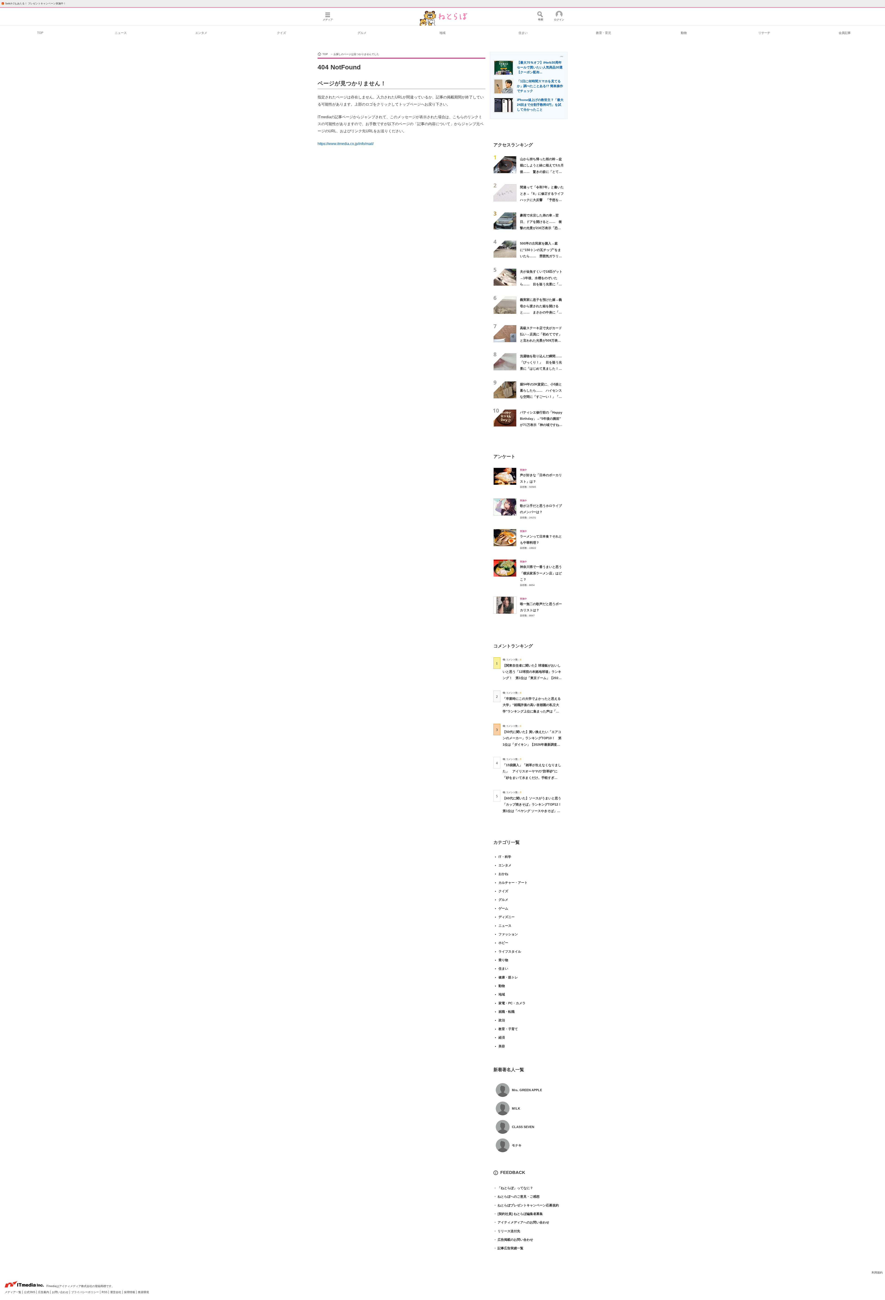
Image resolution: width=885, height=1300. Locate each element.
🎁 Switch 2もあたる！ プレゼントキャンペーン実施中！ (33, 3)
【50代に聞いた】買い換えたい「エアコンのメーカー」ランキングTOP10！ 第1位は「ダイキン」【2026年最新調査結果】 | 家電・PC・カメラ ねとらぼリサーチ (532, 744)
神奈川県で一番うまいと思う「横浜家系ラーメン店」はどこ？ (541, 573)
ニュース (121, 33)
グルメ (361, 33)
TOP (40, 33)
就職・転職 (507, 1011)
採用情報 (130, 1292)
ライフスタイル (510, 951)
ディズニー (507, 917)
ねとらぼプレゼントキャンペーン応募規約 (526, 1205)
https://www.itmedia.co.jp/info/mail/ (346, 144)
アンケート (504, 456)
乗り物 (503, 960)
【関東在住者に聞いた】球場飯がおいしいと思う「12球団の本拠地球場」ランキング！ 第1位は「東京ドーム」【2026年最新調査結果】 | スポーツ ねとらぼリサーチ (532, 678)
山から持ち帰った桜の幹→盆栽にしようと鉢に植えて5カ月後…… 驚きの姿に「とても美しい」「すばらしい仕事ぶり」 (542, 171)
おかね (503, 874)
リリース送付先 (506, 1231)
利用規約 (877, 1272)
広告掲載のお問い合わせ (513, 1239)
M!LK (516, 1108)
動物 (684, 33)
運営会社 (116, 1292)
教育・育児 (603, 33)
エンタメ (201, 33)
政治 (502, 1020)
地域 (442, 33)
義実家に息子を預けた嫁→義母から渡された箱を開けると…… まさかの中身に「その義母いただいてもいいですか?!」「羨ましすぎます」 (541, 312)
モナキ (517, 1145)
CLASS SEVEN (523, 1127)
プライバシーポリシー (85, 1292)
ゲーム (503, 908)
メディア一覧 (13, 1292)
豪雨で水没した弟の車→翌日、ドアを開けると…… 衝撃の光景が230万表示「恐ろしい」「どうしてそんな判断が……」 (541, 227)
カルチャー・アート (513, 882)
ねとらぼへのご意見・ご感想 (516, 1196)
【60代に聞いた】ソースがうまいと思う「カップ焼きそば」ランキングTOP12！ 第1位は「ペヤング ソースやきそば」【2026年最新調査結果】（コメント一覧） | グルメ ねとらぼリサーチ (534, 810)
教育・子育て (508, 1029)
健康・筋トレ (508, 977)
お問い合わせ (60, 1292)
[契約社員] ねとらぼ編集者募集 (518, 1214)
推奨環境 (143, 1292)
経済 (502, 1037)
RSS (105, 1292)
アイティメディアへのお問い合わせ (521, 1222)
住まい (523, 33)
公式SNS (30, 1292)
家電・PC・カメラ (512, 1003)
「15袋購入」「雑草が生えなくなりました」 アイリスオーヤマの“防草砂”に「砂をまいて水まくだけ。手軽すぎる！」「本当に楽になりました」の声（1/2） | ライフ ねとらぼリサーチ (532, 777)
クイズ (281, 33)
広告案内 (44, 1292)
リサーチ (764, 33)
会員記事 (845, 33)
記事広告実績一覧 (508, 1248)
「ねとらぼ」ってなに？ (513, 1188)
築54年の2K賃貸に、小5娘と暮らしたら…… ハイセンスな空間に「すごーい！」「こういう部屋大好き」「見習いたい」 (541, 396)
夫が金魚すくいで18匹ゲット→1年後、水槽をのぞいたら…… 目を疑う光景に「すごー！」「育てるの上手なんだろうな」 (541, 284)
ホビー (503, 943)
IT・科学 (505, 857)
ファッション (508, 934)
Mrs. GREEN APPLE (527, 1090)
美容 (502, 1046)
